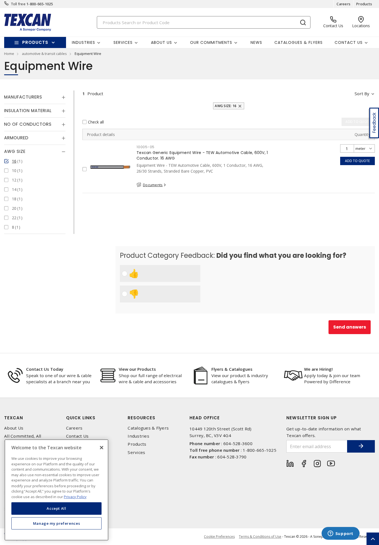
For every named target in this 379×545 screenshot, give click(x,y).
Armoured (16, 138)
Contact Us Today (44, 369)
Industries (138, 436)
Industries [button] (83, 42)
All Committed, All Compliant (22, 438)
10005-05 (146, 147)
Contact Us (77, 436)
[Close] (101, 447)
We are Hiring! (318, 369)
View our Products (137, 369)
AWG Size (15, 151)
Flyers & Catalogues (231, 369)
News (256, 42)
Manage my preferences (56, 523)
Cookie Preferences (219, 536)
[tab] (34, 97)
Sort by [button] (362, 93)
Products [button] (35, 42)
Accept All (56, 508)
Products (364, 3)
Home (9, 53)
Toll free (18, 3)
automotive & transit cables (44, 53)
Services (136, 452)
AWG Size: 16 (225, 106)
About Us (13, 428)
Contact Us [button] (349, 42)
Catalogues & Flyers (298, 42)
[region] (56, 490)
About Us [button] (161, 42)
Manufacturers (23, 97)
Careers (343, 3)
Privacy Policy (75, 496)
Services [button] (123, 42)
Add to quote (357, 160)
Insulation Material (28, 110)
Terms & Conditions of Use (260, 536)
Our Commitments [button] (211, 42)
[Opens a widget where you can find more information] (340, 534)
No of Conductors (28, 124)
